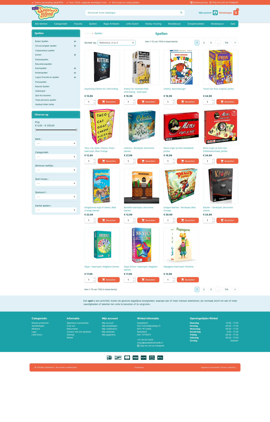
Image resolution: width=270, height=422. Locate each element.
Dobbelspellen (41, 59)
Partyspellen (41, 82)
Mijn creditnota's (109, 329)
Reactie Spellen (42, 86)
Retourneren (72, 329)
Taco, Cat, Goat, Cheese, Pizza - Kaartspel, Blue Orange (99, 149)
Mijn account (108, 323)
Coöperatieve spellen (45, 50)
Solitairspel (40, 91)
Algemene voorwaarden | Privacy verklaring (218, 367)
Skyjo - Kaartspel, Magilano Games (101, 266)
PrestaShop (139, 367)
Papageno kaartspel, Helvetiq (178, 266)
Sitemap (70, 334)
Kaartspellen (41, 68)
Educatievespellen (43, 64)
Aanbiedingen (38, 326)
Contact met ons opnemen (79, 331)
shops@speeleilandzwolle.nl (150, 342)
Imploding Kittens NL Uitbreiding (101, 88)
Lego (34, 331)
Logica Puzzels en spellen (47, 77)
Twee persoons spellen (45, 100)
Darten (38, 54)
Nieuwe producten (40, 323)
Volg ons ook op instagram (225, 2)
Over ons (71, 326)
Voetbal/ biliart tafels (44, 104)
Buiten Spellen (41, 41)
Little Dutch (37, 334)
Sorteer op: (90, 42)
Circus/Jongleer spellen (46, 45)
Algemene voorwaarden (78, 323)
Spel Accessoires (43, 95)
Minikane (36, 329)
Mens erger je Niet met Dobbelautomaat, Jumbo (215, 149)
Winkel (70, 337)
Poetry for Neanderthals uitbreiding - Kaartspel (136, 90)
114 (226, 42)
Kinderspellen (41, 72)
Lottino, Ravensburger (175, 88)
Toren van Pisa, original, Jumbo (218, 88)
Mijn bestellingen (109, 326)
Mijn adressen (108, 331)
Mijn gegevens (108, 334)
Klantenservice (200, 2)
